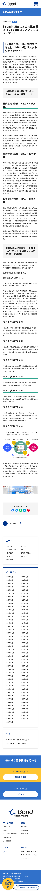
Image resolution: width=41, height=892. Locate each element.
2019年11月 (25, 709)
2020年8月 (9, 696)
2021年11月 (25, 669)
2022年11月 (25, 649)
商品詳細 (24, 826)
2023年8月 (9, 636)
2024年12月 (10, 610)
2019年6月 (9, 719)
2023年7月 (24, 636)
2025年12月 (10, 590)
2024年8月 (9, 616)
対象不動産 (9, 553)
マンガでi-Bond (11, 550)
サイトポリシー (28, 876)
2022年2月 (9, 666)
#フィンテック (10, 743)
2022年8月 (9, 656)
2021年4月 (9, 682)
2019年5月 (24, 719)
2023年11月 (25, 630)
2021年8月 (9, 676)
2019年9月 (24, 712)
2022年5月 (24, 659)
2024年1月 (24, 626)
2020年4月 (9, 702)
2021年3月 (24, 682)
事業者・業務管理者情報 (28, 851)
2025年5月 (24, 600)
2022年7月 (24, 656)
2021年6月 (9, 679)
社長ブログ (24, 556)
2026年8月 (9, 577)
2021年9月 (24, 673)
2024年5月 (24, 620)
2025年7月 (24, 597)
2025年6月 (9, 600)
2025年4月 (9, 603)
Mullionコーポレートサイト (29, 855)
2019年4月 (9, 722)
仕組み (5, 830)
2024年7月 (24, 616)
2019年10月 (10, 712)
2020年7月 (24, 696)
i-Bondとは (6, 826)
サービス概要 (8, 822)
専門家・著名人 (26, 553)
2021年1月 (24, 686)
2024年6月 (9, 620)
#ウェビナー (26, 740)
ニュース (6, 847)
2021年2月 (9, 686)
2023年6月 (9, 640)
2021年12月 (10, 669)
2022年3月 (24, 663)
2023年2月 (9, 646)
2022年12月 (10, 649)
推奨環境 (17, 878)
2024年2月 (9, 626)
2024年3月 (24, 623)
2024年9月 (24, 613)
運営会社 (24, 847)
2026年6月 (9, 580)
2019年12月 (10, 709)
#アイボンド (17, 740)
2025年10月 (10, 593)
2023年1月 (24, 646)
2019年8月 (9, 715)
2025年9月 (24, 593)
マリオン (23, 546)
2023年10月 (10, 633)
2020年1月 (24, 706)
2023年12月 (10, 630)
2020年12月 (10, 689)
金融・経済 (9, 559)
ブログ (5, 851)
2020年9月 (24, 692)
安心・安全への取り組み (10, 834)
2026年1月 (24, 587)
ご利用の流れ (7, 837)
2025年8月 (9, 597)
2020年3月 (24, 702)
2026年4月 (9, 583)
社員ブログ (9, 556)
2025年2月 (9, 606)
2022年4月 (9, 663)
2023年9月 (24, 633)
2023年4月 (9, 643)
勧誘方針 (5, 873)
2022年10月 (10, 653)
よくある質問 (7, 841)
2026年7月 (24, 577)
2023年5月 (24, 640)
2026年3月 (24, 583)
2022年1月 (24, 666)
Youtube (9, 546)
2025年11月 (25, 590)
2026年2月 (9, 587)
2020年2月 (9, 706)
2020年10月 (10, 692)
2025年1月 (24, 606)
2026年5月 (24, 580)
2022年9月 (24, 653)
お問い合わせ (25, 858)
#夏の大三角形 (21, 743)
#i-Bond (9, 740)
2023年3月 (24, 643)
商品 (22, 550)
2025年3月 (24, 603)
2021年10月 (10, 673)
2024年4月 (9, 623)
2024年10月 (10, 613)
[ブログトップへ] (20, 523)
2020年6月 (9, 699)
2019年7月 (24, 715)
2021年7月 (24, 676)
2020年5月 (24, 699)
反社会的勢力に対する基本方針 (11, 876)
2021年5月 (24, 679)
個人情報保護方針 (16, 873)
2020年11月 (25, 689)
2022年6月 (9, 659)
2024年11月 (25, 610)
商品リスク (24, 834)
